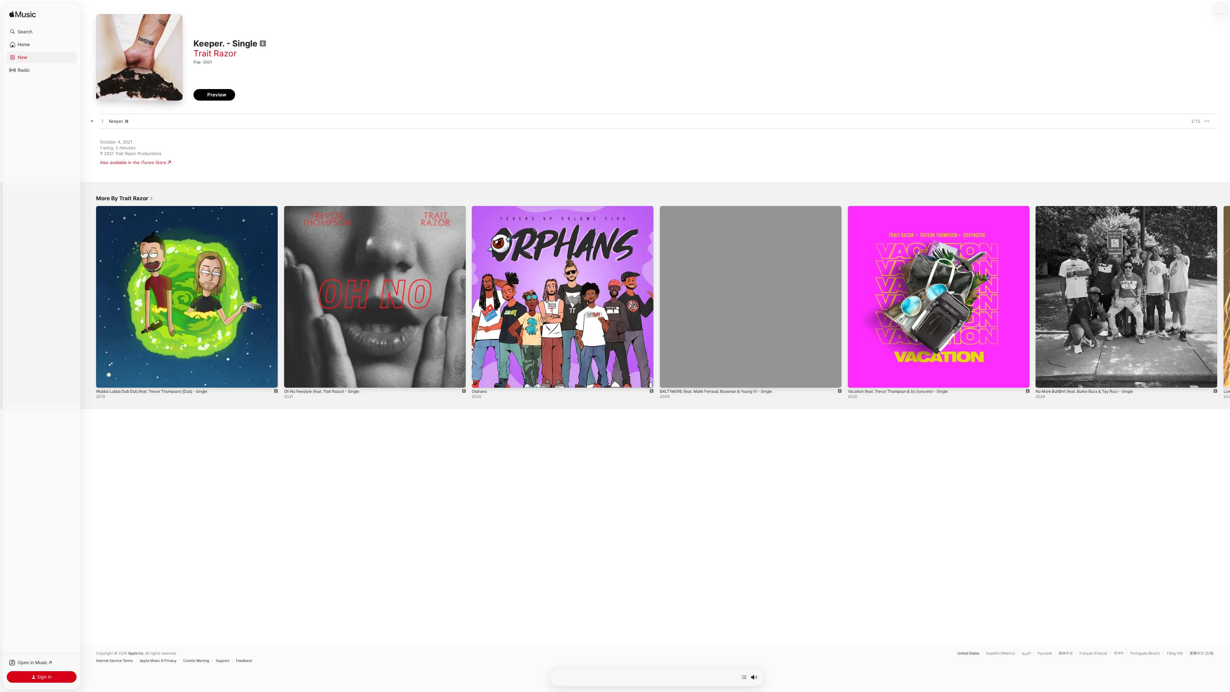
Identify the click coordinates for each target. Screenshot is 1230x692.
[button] (41, 31)
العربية (1026, 653)
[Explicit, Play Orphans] (480, 379)
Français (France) (1093, 653)
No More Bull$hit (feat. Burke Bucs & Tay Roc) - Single (1090, 208)
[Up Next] (744, 677)
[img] (22, 14)
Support (222, 661)
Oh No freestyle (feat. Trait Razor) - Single (326, 208)
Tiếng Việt (1175, 653)
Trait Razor (215, 53)
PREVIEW (1193, 121)
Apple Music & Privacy (158, 661)
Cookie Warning (196, 661)
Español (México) (1000, 653)
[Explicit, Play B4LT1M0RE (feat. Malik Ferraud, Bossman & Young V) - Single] (668, 379)
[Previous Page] (89, 296)
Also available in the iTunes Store (133, 162)
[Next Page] (1223, 296)
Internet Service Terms (114, 661)
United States (968, 653)
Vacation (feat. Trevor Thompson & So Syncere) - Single (904, 208)
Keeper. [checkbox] (116, 121)
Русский (1044, 653)
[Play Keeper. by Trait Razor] (102, 121)
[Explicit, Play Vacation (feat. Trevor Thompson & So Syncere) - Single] (856, 379)
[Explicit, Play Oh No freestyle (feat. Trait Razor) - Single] (292, 379)
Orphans (480, 208)
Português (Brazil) (1145, 653)
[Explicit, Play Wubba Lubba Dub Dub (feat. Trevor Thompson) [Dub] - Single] (104, 379)
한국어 (1119, 653)
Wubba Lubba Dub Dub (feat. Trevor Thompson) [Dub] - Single (158, 208)
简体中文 (1066, 653)
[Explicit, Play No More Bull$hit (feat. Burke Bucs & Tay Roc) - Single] (1043, 379)
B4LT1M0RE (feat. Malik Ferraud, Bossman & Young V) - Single (722, 208)
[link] (124, 198)
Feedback (244, 661)
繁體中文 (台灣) (1202, 653)
